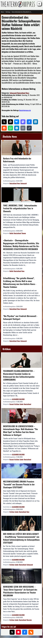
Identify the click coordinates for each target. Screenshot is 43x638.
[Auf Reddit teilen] (4, 128)
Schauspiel (13, 93)
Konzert (11, 404)
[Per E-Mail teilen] (22, 128)
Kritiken (16, 404)
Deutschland (21, 93)
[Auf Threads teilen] (10, 121)
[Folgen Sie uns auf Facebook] (24, 632)
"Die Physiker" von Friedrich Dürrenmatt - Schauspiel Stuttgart (20, 317)
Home (2, 12)
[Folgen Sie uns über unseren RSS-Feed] (30, 632)
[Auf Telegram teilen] (16, 128)
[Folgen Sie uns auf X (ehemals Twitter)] (12, 632)
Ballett (11, 233)
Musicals (29, 620)
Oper (28, 512)
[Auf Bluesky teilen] (16, 121)
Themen (24, 233)
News (27, 93)
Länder (21, 404)
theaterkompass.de (25, 110)
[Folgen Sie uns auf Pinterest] (18, 632)
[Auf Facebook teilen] (29, 121)
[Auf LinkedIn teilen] (35, 121)
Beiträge (8, 12)
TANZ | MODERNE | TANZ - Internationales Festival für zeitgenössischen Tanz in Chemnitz (20, 208)
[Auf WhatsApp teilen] (10, 128)
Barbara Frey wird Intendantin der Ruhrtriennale (17, 160)
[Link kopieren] (29, 128)
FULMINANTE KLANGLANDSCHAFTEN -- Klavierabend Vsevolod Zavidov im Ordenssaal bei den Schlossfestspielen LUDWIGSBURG (18, 375)
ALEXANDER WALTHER (18, 399)
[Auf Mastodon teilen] (22, 121)
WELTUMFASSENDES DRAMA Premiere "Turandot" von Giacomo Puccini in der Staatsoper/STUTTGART (19, 484)
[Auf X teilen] (4, 121)
